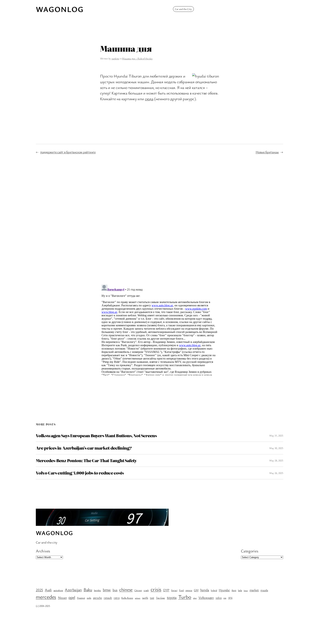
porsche (97, 598)
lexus (246, 590)
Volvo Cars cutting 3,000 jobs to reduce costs (80, 472)
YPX (230, 597)
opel (71, 597)
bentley (97, 590)
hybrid (214, 590)
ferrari (174, 590)
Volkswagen (206, 597)
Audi (48, 589)
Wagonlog (60, 9)
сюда (149, 98)
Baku (88, 589)
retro (117, 598)
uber (195, 598)
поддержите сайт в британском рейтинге (68, 152)
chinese (126, 589)
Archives (43, 551)
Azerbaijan (73, 589)
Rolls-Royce (127, 597)
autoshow (58, 590)
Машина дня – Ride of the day (137, 58)
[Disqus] (159, 219)
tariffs (145, 597)
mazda (264, 590)
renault (108, 598)
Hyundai (224, 590)
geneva (189, 590)
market (254, 590)
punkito (115, 58)
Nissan (62, 597)
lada (240, 590)
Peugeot (81, 597)
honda (204, 589)
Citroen (138, 590)
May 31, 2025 (276, 435)
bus (115, 589)
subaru (137, 598)
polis (89, 597)
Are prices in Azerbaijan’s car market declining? (84, 448)
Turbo (184, 596)
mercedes (46, 596)
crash (146, 590)
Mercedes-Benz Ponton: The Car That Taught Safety (86, 460)
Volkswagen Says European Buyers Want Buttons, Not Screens (96, 435)
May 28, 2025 (276, 460)
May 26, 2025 (276, 473)
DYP (166, 590)
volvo (219, 598)
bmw (107, 589)
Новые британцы (267, 152)
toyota (172, 597)
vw (224, 597)
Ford (181, 590)
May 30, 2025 (276, 448)
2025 (39, 589)
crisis (156, 589)
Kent (234, 590)
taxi (152, 598)
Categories (249, 551)
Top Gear (160, 597)
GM (196, 590)
